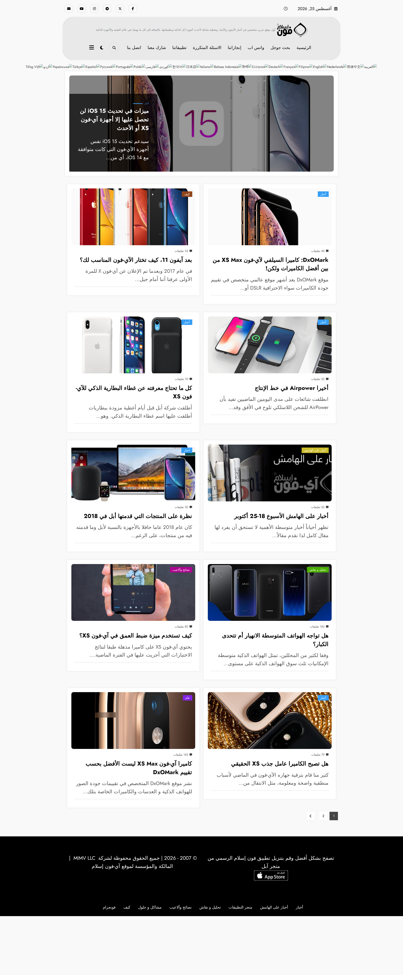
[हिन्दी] (247, 66)
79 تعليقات (317, 754)
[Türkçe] (79, 66)
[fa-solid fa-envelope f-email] (69, 8)
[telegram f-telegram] (107, 8)
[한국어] (179, 66)
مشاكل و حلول (150, 907)
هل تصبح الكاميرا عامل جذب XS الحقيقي (279, 763)
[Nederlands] (337, 66)
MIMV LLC (84, 858)
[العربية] (370, 66)
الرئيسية (304, 48)
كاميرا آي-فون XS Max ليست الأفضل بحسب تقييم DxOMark (139, 767)
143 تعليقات (317, 626)
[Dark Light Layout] (101, 48)
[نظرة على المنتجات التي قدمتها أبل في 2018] (133, 473)
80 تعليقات (181, 626)
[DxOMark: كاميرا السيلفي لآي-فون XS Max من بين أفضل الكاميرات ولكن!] (270, 216)
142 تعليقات (180, 754)
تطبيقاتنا (179, 48)
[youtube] (81, 8)
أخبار (147, 103)
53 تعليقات (317, 507)
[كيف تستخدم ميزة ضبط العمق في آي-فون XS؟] (133, 592)
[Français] (291, 66)
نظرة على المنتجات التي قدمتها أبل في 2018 (138, 516)
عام (187, 698)
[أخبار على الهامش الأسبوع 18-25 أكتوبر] (270, 473)
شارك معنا (157, 48)
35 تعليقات (181, 251)
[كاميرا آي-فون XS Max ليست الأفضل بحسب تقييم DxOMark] (133, 720)
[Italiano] (207, 66)
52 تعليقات (317, 379)
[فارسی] (152, 66)
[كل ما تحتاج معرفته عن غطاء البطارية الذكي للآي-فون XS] (133, 345)
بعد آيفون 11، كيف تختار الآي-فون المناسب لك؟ (136, 260)
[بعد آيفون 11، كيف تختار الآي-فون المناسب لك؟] (133, 216)
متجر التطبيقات (240, 907)
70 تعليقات (181, 379)
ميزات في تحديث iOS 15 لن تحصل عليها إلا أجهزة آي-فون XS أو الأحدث (114, 119)
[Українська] (63, 66)
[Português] (125, 66)
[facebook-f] (133, 8)
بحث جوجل (280, 48)
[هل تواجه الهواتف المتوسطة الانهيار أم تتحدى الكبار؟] (270, 592)
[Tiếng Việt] (34, 66)
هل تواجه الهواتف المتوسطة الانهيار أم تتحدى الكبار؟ (275, 639)
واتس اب (256, 48)
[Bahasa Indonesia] (228, 66)
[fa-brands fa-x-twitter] (120, 8)
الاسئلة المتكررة (207, 48)
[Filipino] (306, 66)
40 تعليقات (317, 251)
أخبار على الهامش (315, 450)
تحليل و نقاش (317, 570)
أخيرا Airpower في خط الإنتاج (291, 388)
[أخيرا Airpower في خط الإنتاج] (270, 345)
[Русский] (108, 66)
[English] (320, 66)
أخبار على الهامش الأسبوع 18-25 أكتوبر (281, 516)
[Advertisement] (201, 945)
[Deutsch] (276, 66)
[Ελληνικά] (260, 66)
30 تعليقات (181, 507)
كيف (187, 194)
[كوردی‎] (165, 66)
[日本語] (193, 66)
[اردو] (48, 66)
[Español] (92, 66)
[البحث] (114, 47)
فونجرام (109, 907)
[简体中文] (355, 66)
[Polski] (140, 66)
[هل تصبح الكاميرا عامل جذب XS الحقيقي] (270, 720)
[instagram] (94, 8)
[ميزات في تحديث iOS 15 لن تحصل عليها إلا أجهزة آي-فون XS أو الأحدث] (201, 124)
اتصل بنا (134, 48)
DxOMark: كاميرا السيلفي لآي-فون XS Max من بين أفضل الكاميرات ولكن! (270, 264)
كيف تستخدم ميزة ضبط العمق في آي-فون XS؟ (135, 635)
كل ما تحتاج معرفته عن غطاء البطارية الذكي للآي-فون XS (134, 392)
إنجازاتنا (234, 48)
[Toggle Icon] (92, 48)
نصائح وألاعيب (181, 570)
